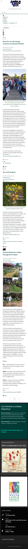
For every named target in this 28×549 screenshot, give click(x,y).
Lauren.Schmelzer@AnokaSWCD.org (12, 156)
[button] (14, 31)
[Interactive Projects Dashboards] (11, 9)
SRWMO (19, 392)
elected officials (9, 392)
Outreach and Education (15, 51)
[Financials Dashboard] (16, 9)
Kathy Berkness (6, 177)
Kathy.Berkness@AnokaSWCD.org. (11, 234)
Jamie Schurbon (7, 260)
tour (4, 163)
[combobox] (8, 12)
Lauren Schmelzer (7, 49)
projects (15, 392)
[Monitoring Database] (9, 9)
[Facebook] (18, 9)
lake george (8, 163)
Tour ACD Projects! (9, 172)
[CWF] (14, 491)
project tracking (6, 241)
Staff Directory (11, 526)
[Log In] (20, 9)
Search (7, 27)
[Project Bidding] (14, 9)
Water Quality (6, 51)
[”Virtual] (14, 460)
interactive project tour (9, 229)
